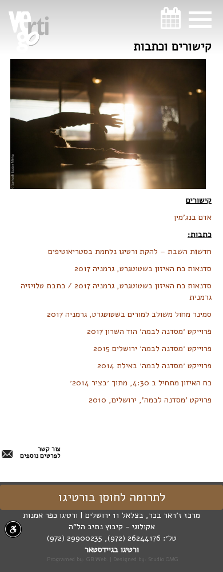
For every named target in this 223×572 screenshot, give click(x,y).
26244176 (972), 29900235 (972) (104, 538)
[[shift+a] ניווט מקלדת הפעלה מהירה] (13, 529)
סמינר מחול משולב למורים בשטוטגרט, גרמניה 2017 (129, 314)
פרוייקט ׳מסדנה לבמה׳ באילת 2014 (154, 365)
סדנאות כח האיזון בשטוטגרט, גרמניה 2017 (143, 268)
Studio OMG (163, 559)
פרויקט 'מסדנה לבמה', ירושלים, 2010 (149, 399)
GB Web (96, 559)
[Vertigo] (29, 32)
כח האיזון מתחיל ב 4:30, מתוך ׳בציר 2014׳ (141, 382)
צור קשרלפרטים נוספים (40, 453)
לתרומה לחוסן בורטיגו (111, 497)
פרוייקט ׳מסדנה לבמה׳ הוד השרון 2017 (149, 331)
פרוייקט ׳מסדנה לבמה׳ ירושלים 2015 (152, 348)
